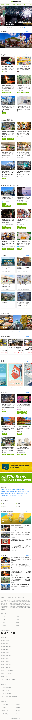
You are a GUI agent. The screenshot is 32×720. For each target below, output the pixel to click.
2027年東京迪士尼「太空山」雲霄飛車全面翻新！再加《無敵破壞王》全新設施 (20, 533)
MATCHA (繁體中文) (6, 646)
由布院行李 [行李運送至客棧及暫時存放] (23, 268)
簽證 (7, 495)
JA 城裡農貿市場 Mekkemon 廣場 (6, 285)
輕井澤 (12, 491)
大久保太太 (6, 157)
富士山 (27, 491)
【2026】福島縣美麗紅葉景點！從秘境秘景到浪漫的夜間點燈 (23, 428)
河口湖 (7, 491)
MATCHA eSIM (4, 676)
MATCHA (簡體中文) (6, 655)
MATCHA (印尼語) (5, 658)
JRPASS (24, 489)
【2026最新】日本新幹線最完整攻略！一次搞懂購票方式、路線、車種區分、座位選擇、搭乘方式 (23, 173)
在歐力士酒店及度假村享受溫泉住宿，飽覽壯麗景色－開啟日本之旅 (23, 198)
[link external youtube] (14, 633)
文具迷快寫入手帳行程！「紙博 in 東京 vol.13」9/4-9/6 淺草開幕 (20, 526)
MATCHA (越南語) (5, 661)
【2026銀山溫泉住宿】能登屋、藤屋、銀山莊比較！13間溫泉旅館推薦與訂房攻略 (8, 406)
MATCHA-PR (6, 90)
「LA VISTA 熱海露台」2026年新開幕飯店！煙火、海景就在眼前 (23, 449)
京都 (10, 489)
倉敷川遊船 (4, 302)
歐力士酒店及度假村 (23, 201)
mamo (20, 431)
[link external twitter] (5, 633)
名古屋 (13, 489)
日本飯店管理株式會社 (8, 224)
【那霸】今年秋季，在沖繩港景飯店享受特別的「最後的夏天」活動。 (8, 221)
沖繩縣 (17, 622)
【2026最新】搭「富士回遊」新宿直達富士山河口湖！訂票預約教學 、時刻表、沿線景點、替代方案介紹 (8, 174)
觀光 (3, 4)
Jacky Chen (6, 176)
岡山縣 (17, 625)
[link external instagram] (11, 633)
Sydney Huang (22, 452)
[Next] (30, 16)
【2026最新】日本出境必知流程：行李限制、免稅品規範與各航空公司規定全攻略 (23, 107)
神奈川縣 (3, 625)
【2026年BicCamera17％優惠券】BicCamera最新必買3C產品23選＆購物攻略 (23, 68)
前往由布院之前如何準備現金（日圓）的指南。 (8, 197)
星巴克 (6, 493)
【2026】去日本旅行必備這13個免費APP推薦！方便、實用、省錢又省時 (8, 154)
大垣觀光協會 (21, 224)
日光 (22, 493)
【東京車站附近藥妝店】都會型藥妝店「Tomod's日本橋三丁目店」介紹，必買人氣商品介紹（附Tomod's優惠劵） (8, 134)
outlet (3, 495)
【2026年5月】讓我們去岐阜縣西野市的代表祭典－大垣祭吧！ (23, 221)
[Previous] (2, 16)
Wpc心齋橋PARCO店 (22, 285)
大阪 (6, 489)
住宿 (19, 503)
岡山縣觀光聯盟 (22, 246)
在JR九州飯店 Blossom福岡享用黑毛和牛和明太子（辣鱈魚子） (8, 243)
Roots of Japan (5, 690)
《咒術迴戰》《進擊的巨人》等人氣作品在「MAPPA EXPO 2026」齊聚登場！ (20, 546)
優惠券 (13, 4)
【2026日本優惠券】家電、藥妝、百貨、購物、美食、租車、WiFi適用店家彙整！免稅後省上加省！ (23, 134)
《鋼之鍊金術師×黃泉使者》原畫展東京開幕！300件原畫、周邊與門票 (21, 539)
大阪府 (17, 616)
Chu (20, 71)
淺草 (11, 495)
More (28, 31)
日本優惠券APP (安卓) (6, 673)
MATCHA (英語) (4, 643)
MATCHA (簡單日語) (6, 664)
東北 (15, 493)
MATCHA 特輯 (29, 4)
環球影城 (19, 489)
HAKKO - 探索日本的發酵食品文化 (9, 696)
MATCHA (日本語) (5, 640)
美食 (8, 4)
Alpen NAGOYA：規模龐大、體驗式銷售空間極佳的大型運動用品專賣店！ (23, 304)
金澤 (16, 491)
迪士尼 (26, 493)
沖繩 (3, 489)
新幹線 (14, 495)
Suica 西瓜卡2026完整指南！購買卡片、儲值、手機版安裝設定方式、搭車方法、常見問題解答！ (8, 69)
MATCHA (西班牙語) (6, 667)
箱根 (3, 493)
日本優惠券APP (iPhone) (7, 670)
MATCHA (5, 71)
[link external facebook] (2, 633)
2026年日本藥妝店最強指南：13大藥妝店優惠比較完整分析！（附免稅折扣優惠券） (23, 155)
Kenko (5, 136)
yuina (5, 431)
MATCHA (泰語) (4, 649)
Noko (20, 409)
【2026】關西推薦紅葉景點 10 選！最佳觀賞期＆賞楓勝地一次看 (23, 406)
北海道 (3, 491)
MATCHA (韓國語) (5, 652)
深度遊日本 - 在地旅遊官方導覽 (8, 679)
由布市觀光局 (6, 201)
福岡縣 (3, 622)
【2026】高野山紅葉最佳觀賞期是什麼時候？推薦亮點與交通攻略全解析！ (8, 428)
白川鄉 (11, 493)
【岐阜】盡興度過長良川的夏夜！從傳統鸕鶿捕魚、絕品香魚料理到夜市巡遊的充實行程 (8, 88)
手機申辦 (19, 495)
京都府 (3, 619)
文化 (19, 506)
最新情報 (20, 4)
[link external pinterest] (8, 633)
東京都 (3, 616)
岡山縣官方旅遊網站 (6, 687)
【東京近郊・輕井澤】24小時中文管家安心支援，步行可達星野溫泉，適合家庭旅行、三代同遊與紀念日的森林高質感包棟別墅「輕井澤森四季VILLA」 (21, 580)
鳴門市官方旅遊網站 (6, 693)
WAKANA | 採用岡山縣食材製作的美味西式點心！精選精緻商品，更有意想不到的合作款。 (23, 244)
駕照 (19, 493)
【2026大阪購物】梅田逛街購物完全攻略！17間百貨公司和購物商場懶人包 (8, 107)
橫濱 (20, 491)
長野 (23, 491)
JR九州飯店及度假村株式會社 (9, 246)
